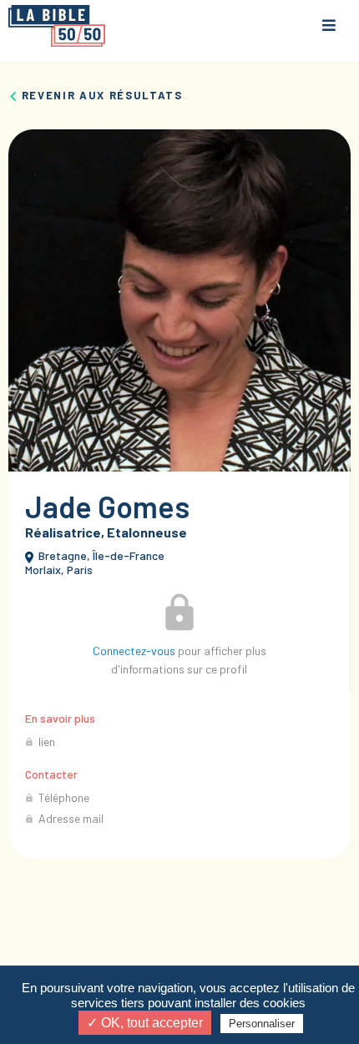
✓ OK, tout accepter (145, 1023)
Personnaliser (262, 1023)
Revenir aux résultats (100, 95)
